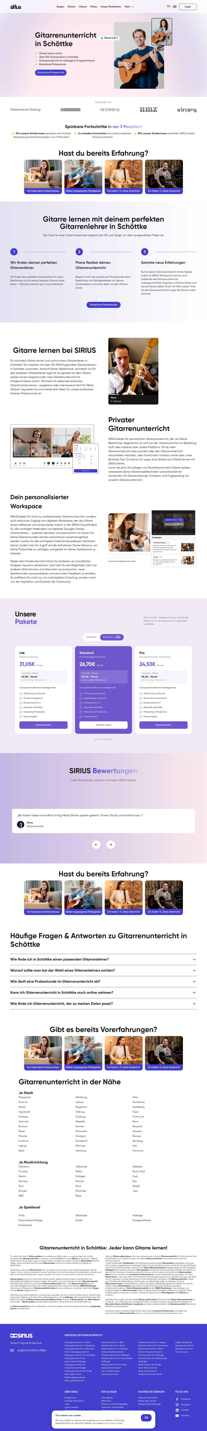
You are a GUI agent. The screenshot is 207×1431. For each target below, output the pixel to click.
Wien (135, 1097)
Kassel (22, 1107)
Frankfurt (23, 1141)
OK (146, 1418)
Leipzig (22, 1146)
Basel (22, 1131)
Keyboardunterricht (184, 1346)
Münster (23, 1136)
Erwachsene (25, 1225)
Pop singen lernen (73, 1374)
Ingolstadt (24, 1112)
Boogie (23, 1191)
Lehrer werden (71, 1407)
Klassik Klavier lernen (111, 1368)
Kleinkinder (81, 1215)
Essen (136, 1112)
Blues (78, 1196)
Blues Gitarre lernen (147, 1371)
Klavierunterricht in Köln (112, 1342)
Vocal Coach (181, 1352)
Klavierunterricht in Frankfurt (114, 1349)
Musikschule (70, 1398)
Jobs (67, 1404)
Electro (22, 1176)
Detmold (23, 1122)
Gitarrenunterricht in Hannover (153, 1346)
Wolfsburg (81, 1097)
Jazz (135, 1191)
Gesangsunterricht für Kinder (78, 1371)
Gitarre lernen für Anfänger (151, 1355)
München (81, 1146)
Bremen (137, 1136)
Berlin (22, 1151)
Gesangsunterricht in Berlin (78, 1342)
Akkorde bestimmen (147, 1398)
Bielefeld (80, 1122)
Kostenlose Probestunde (50, 72)
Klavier (71, 7)
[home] (17, 7)
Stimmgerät (107, 1398)
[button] (129, 7)
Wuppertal (24, 1097)
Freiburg (80, 1112)
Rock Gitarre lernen (147, 1368)
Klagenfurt (81, 1107)
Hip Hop (23, 1181)
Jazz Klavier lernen (110, 1371)
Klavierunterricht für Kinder (114, 1365)
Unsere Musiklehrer (111, 7)
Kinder (79, 1220)
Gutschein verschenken (112, 1407)
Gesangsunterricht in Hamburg (80, 1346)
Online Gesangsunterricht (77, 1352)
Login (188, 7)
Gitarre (83, 7)
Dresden (137, 1131)
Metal (79, 1171)
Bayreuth (138, 1126)
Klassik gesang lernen (75, 1377)
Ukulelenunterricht (184, 1349)
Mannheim (81, 1131)
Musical (80, 1181)
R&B (21, 1196)
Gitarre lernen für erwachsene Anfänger (152, 1360)
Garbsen (23, 1117)
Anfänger (138, 1215)
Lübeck (80, 1102)
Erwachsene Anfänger (31, 1220)
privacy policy (116, 1423)
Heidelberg (139, 1107)
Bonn (135, 1122)
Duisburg (80, 1117)
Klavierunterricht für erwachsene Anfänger (116, 1360)
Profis (22, 1215)
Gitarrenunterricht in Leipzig (151, 1342)
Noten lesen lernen (147, 1401)
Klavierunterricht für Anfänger (115, 1355)
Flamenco (24, 1167)
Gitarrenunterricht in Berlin (151, 1349)
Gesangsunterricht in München (79, 1349)
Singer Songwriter (183, 1342)
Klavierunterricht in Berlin (113, 1346)
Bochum (23, 1126)
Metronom (106, 1401)
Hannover (138, 1151)
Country (23, 1171)
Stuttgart (81, 1136)
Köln (135, 1146)
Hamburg (81, 1151)
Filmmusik (81, 1191)
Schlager (80, 1176)
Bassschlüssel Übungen (149, 1404)
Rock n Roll (139, 1171)
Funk (135, 1176)
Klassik (136, 1186)
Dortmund (138, 1117)
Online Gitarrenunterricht (150, 1352)
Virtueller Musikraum (74, 1401)
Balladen (137, 1167)
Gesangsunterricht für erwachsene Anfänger (75, 1360)
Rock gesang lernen (74, 1381)
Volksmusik (81, 1167)
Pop (135, 1181)
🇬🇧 (175, 6)
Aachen (80, 1126)
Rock (78, 1186)
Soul (21, 1186)
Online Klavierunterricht (112, 1352)
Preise (93, 7)
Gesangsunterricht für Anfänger (80, 1355)
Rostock (23, 1102)
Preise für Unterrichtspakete (114, 1404)
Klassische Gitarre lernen (150, 1374)
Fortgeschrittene (142, 1220)
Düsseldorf (81, 1141)
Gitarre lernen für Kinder (149, 1365)
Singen (60, 7)
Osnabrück (139, 1102)
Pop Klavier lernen (110, 1374)
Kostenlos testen (43, 725)
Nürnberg (138, 1141)
